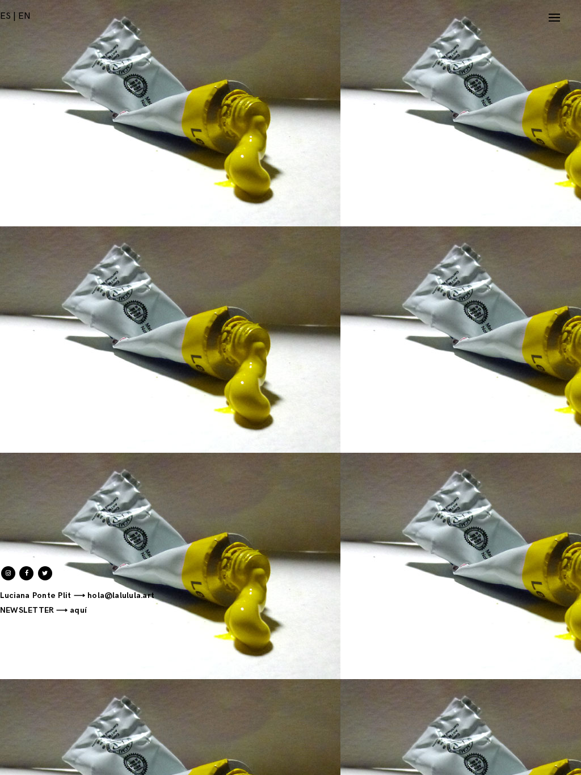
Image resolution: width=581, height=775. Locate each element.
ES (5, 16)
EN (24, 16)
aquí (78, 610)
